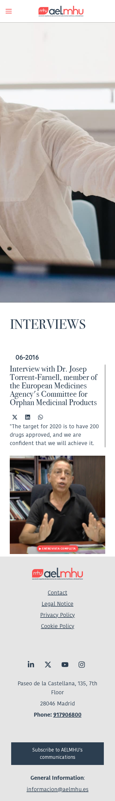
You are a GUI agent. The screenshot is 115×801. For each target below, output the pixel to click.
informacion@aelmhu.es (57, 789)
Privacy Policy (57, 615)
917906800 (67, 715)
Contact (57, 592)
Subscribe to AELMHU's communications (57, 753)
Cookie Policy (57, 626)
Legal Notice (57, 604)
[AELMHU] (57, 11)
